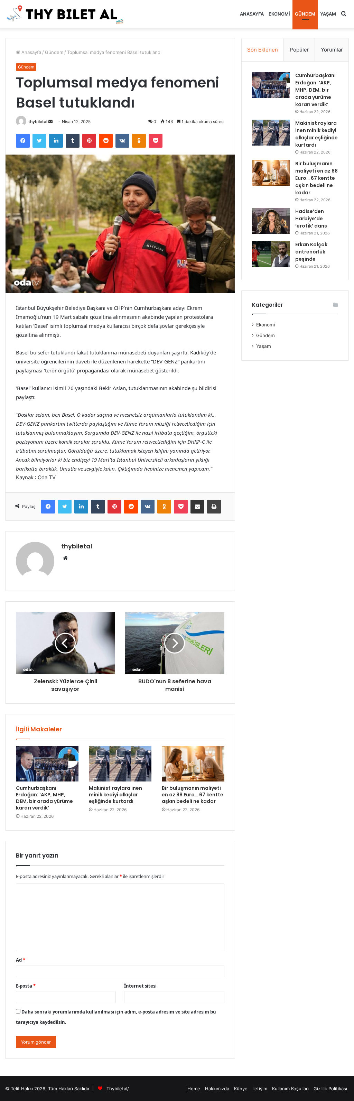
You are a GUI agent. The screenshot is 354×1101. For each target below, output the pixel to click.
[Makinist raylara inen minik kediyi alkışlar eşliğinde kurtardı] (120, 763)
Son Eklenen (262, 49)
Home (193, 1088)
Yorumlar (332, 49)
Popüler (299, 49)
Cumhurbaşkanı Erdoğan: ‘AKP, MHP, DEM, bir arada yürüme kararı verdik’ (44, 798)
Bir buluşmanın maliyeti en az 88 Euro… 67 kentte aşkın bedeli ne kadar (192, 795)
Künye (241, 1088)
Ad (20, 960)
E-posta (26, 986)
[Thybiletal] (65, 14)
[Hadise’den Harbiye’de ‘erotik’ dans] (271, 221)
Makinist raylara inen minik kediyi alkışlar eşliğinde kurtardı (115, 795)
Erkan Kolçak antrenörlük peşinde (311, 251)
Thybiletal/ (117, 1088)
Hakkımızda (217, 1088)
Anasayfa (252, 14)
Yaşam (328, 14)
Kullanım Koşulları (290, 1088)
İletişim (259, 1088)
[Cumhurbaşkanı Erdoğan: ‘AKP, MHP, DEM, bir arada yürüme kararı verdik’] (47, 763)
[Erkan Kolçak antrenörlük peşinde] (271, 254)
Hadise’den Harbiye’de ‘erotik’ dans (311, 218)
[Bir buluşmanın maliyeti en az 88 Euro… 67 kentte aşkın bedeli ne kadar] (193, 763)
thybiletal (37, 121)
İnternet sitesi (140, 986)
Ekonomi (279, 14)
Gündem (305, 14)
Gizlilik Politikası (330, 1088)
